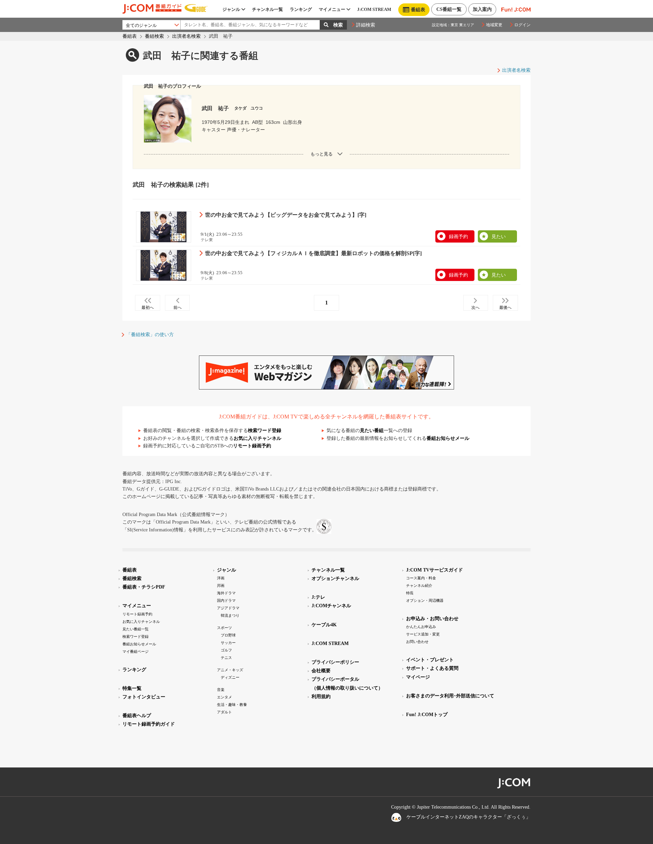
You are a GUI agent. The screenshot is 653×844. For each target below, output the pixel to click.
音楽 (220, 690)
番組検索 (154, 36)
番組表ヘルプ (136, 715)
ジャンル (231, 9)
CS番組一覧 (449, 9)
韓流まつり (230, 615)
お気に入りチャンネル (257, 438)
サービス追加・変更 (423, 634)
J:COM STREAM (374, 9)
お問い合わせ (417, 642)
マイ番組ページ (135, 651)
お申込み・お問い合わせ (432, 618)
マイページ (418, 677)
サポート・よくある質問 (432, 668)
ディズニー (230, 677)
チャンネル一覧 (267, 9)
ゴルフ (226, 650)
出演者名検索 (186, 36)
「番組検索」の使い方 (150, 334)
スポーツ (224, 628)
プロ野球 (228, 635)
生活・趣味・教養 (232, 704)
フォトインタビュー (143, 696)
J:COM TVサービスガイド (434, 570)
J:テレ (318, 597)
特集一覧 (131, 688)
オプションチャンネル (335, 578)
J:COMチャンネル (331, 605)
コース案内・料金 (421, 578)
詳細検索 (365, 25)
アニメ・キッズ (230, 670)
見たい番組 (372, 430)
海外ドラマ (226, 593)
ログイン (522, 24)
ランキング (301, 9)
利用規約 (321, 696)
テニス (226, 658)
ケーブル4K (324, 624)
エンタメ (224, 697)
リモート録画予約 (252, 445)
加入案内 (482, 9)
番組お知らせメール (447, 438)
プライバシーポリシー (335, 662)
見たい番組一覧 (135, 629)
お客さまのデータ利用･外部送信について (450, 695)
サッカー (228, 643)
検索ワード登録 (264, 430)
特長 (410, 593)
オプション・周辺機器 (424, 600)
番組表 (129, 36)
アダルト (224, 712)
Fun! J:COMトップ (427, 714)
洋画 (220, 578)
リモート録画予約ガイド (148, 724)
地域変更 (494, 24)
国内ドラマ (226, 600)
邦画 (220, 585)
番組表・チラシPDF (143, 587)
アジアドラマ (228, 608)
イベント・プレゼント (430, 659)
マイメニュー (332, 9)
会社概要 (321, 670)
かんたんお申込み (421, 627)
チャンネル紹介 (419, 585)
